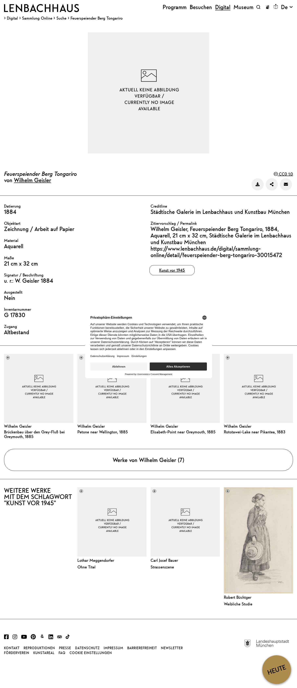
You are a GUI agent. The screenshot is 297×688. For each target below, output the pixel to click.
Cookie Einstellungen (91, 653)
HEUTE (276, 669)
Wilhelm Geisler (32, 179)
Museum (243, 7)
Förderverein (16, 653)
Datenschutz (87, 648)
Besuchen (201, 7)
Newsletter (172, 648)
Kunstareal (44, 653)
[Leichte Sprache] (276, 6)
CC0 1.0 (285, 173)
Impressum (113, 648)
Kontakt (12, 648)
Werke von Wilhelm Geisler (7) (148, 459)
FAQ (62, 653)
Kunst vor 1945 (172, 270)
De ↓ (287, 7)
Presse (65, 648)
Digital (12, 18)
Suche (61, 18)
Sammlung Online (37, 18)
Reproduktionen (39, 648)
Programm (174, 7)
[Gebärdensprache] (267, 7)
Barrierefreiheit (142, 648)
